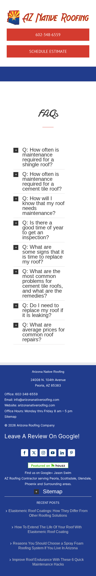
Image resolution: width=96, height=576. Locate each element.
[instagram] (43, 452)
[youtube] (52, 452)
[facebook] (24, 452)
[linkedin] (62, 452)
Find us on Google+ (39, 473)
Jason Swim (62, 473)
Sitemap (10, 416)
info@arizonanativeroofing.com (36, 399)
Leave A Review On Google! (41, 436)
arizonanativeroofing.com (36, 405)
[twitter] (34, 452)
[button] (39, 157)
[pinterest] (71, 452)
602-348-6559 (26, 394)
